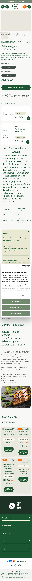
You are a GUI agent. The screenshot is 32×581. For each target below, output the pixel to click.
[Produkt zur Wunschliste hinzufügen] (13, 429)
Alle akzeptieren (16, 301)
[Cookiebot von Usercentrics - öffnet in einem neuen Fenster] (22, 266)
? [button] (11, 483)
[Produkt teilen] (29, 42)
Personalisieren (22, 296)
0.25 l (8, 67)
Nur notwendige (16, 313)
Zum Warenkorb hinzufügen (16, 87)
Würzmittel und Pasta (15, 41)
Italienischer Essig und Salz (8, 42)
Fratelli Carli (4, 41)
